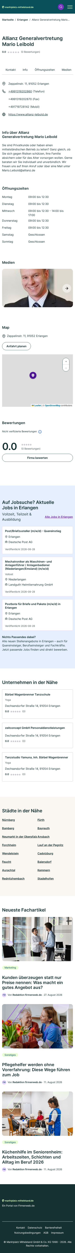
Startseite (8, 19)
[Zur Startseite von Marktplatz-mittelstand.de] (17, 7)
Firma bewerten (37, 458)
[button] (61, 7)
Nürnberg (8, 820)
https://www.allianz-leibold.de (28, 114)
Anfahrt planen (16, 346)
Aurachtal (8, 870)
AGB (45, 1232)
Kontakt (20, 1227)
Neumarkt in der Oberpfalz (19, 836)
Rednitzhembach (13, 878)
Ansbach (44, 836)
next (67, 288)
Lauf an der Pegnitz (50, 845)
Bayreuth (44, 828)
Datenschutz (35, 1227)
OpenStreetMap (52, 405)
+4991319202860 (20, 91)
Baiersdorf (44, 862)
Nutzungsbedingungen (27, 1232)
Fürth (41, 820)
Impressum (57, 1232)
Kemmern (44, 870)
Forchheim (9, 845)
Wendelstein (10, 853)
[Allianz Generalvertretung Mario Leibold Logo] (37, 288)
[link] (37, 540)
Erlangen (22, 19)
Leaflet (37, 405)
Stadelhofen (46, 878)
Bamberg (8, 828)
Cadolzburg (45, 853)
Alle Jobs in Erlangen (59, 517)
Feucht (6, 862)
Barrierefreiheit (53, 1227)
